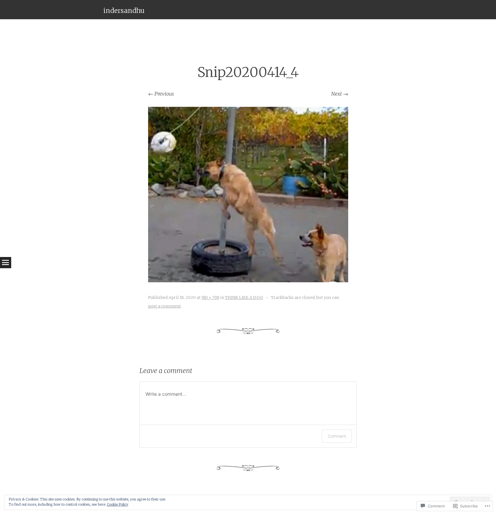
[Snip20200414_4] (248, 280)
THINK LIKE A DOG (244, 297)
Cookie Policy (117, 504)
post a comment (164, 306)
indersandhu (123, 10)
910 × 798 (210, 297)
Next (339, 93)
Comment (337, 436)
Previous (161, 93)
